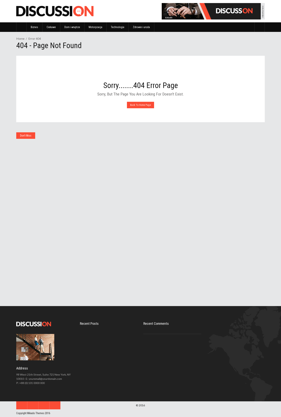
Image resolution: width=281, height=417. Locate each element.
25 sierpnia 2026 (112, 340)
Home (20, 38)
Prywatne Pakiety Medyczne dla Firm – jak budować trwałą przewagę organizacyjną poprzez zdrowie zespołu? (170, 271)
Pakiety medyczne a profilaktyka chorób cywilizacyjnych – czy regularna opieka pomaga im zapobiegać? (233, 263)
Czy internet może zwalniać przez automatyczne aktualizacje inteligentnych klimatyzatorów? (107, 184)
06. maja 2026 (32, 273)
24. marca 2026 (222, 275)
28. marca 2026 (159, 284)
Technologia (88, 144)
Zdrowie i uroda (216, 144)
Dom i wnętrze (26, 144)
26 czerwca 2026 (112, 374)
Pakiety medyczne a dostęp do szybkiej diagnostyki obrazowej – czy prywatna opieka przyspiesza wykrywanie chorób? (234, 193)
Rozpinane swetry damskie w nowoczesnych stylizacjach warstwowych (104, 267)
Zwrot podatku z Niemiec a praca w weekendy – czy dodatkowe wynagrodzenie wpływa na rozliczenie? (171, 193)
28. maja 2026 (221, 206)
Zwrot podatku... (109, 368)
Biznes (149, 144)
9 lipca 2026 (110, 357)
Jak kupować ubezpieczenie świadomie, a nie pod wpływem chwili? (43, 262)
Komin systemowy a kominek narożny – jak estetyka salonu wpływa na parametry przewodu (43, 190)
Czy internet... (107, 351)
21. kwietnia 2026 (97, 278)
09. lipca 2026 (95, 195)
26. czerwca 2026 (160, 206)
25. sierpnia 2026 (33, 201)
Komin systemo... (109, 334)
